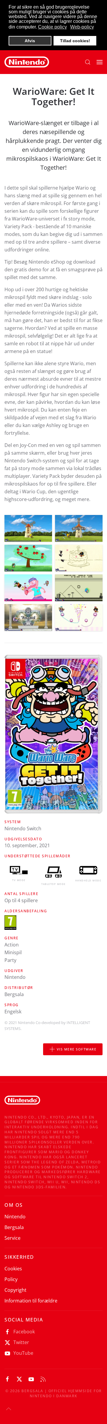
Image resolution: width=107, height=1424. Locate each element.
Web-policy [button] (82, 26)
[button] (88, 62)
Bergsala (14, 1227)
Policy (11, 1279)
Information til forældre (30, 1300)
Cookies (13, 1268)
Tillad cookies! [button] (75, 40)
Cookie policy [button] (52, 26)
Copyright (15, 1290)
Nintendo (15, 1216)
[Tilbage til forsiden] (26, 62)
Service (12, 1238)
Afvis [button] (30, 40)
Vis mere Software (77, 1049)
